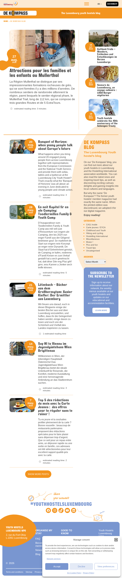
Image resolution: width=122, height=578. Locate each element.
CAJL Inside (91, 224)
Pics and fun (92, 245)
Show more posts (38, 474)
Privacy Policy (88, 573)
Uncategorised (93, 250)
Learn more (101, 310)
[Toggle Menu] (86, 3)
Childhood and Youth (96, 230)
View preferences (105, 566)
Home (6, 21)
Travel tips (91, 248)
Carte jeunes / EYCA (95, 227)
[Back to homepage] (11, 3)
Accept (56, 566)
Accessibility (112, 4)
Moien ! (89, 242)
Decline (81, 566)
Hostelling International (97, 236)
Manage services (54, 559)
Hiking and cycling (94, 233)
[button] (116, 539)
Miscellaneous (93, 239)
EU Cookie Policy (74, 573)
